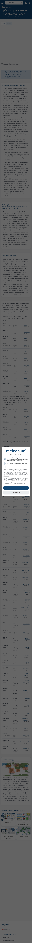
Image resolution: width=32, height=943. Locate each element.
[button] (16, 467)
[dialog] (16, 471)
